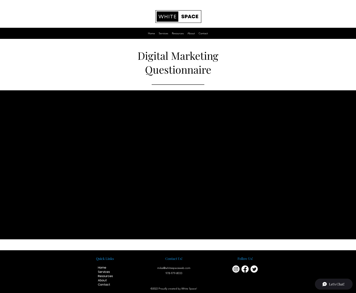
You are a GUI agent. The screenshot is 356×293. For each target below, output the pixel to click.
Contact (104, 284)
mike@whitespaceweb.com (173, 268)
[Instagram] (236, 269)
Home (102, 267)
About (102, 280)
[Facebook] (245, 269)
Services (104, 272)
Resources (105, 276)
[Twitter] (254, 269)
